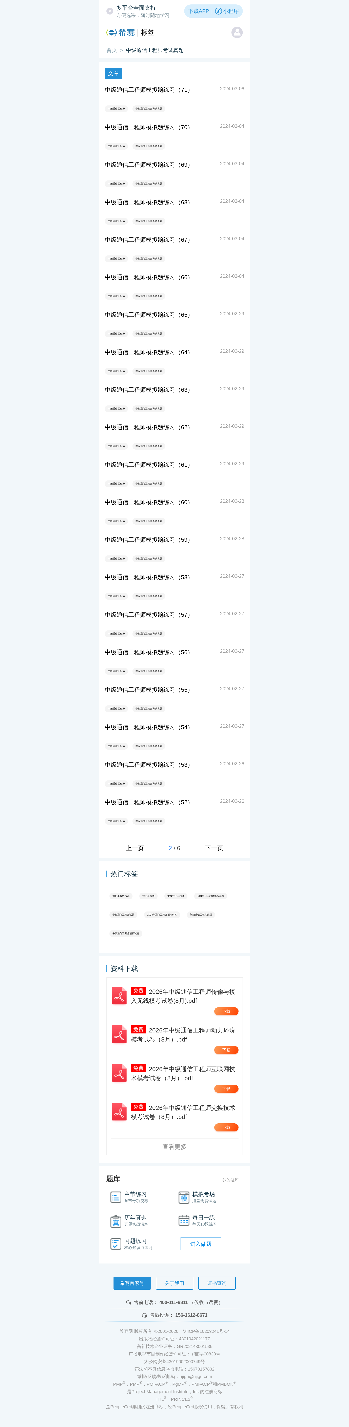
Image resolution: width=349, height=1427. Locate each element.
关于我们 (174, 1283)
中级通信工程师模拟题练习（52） (149, 802)
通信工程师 (148, 896)
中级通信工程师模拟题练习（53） (149, 764)
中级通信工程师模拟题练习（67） (149, 239)
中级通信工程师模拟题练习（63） (149, 389)
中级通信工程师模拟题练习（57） (149, 614)
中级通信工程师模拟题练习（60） (149, 502)
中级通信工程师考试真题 (149, 108)
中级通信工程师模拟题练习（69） (149, 164)
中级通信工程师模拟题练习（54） (149, 727)
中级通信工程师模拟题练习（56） (149, 652)
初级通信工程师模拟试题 (210, 896)
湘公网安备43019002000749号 (174, 1361)
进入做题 (200, 1244)
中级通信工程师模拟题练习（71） (149, 89)
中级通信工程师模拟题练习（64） (149, 352)
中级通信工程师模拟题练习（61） (149, 464)
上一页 (135, 848)
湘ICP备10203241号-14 (206, 1331)
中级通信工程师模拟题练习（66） (149, 277)
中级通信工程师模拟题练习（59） (149, 539)
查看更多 (174, 1146)
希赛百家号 (132, 1283)
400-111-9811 (173, 1302)
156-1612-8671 (191, 1315)
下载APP (198, 11)
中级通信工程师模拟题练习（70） (149, 127)
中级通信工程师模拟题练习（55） (149, 689)
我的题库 (231, 1180)
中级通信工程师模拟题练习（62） (149, 427)
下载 (226, 1011)
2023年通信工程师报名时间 (162, 914)
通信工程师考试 (120, 896)
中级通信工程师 (116, 108)
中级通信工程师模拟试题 (125, 933)
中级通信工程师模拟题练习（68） (149, 202)
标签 (148, 32)
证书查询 (217, 1283)
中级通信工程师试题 (123, 914)
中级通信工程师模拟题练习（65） (149, 314)
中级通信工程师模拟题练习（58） (149, 577)
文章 (113, 73)
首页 (111, 50)
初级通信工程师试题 (201, 914)
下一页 (214, 848)
